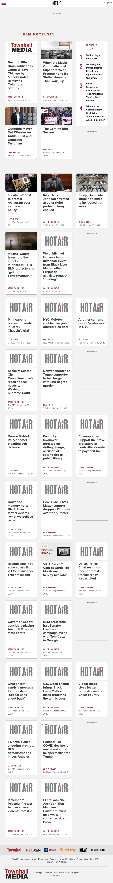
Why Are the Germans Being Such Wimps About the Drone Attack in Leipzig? (95, 113)
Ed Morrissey (14, 529)
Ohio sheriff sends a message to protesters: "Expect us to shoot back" (20, 691)
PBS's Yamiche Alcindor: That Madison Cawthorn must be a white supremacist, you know (55, 811)
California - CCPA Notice (56, 862)
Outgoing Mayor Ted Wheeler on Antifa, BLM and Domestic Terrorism (20, 136)
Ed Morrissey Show (29, 859)
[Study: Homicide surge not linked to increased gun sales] (92, 182)
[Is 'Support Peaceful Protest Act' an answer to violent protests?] (21, 787)
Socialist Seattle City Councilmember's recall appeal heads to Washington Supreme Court (21, 382)
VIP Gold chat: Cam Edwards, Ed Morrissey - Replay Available (56, 569)
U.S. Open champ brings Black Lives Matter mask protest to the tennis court (56, 691)
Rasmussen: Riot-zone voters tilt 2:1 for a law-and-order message (21, 569)
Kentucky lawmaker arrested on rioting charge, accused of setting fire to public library (54, 447)
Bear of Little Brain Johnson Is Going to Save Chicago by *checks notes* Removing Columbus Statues (20, 75)
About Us (15, 859)
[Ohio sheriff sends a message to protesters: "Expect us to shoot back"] (21, 671)
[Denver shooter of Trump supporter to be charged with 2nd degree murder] (56, 358)
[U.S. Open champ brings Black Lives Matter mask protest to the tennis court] (56, 671)
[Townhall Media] (16, 874)
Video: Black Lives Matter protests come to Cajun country (90, 689)
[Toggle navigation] (3, 3)
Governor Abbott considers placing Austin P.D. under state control (21, 627)
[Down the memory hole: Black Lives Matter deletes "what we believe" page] (21, 489)
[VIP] (108, 3)
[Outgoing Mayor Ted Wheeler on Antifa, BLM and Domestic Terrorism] (21, 116)
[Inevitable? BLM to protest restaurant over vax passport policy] (21, 182)
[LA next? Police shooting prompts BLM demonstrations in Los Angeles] (21, 729)
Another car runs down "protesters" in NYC (91, 323)
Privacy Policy (82, 859)
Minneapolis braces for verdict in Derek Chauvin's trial (21, 325)
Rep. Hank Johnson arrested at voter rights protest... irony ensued (56, 202)
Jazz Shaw (48, 149)
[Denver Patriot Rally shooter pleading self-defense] (21, 423)
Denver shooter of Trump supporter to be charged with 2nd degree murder (56, 378)
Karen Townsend (51, 221)
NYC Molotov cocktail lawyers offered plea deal (55, 323)
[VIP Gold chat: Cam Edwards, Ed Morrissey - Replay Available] (56, 551)
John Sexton (14, 152)
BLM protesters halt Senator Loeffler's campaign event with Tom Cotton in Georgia (55, 631)
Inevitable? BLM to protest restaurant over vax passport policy (19, 202)
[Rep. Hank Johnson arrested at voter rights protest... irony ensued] (56, 182)
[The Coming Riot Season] (56, 116)
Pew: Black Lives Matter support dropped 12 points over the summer (56, 507)
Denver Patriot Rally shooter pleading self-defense (18, 441)
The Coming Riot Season (55, 130)
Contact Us (94, 859)
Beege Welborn (15, 97)
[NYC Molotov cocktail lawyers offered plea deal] (56, 307)
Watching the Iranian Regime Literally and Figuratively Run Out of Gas (94, 71)
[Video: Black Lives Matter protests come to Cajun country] (92, 671)
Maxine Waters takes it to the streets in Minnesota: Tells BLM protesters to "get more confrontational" (21, 265)
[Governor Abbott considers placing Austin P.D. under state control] (21, 609)
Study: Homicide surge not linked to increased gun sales (90, 200)
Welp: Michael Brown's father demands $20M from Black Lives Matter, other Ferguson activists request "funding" (55, 266)
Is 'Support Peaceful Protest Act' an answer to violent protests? (20, 805)
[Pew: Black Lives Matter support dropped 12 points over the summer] (56, 489)
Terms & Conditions (67, 859)
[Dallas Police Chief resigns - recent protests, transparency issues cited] (92, 551)
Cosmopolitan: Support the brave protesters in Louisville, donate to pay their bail (91, 443)
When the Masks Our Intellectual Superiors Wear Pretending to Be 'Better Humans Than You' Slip (55, 72)
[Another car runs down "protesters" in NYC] (92, 307)
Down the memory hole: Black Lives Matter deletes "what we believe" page (21, 511)
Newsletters (43, 859)
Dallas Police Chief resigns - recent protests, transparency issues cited (90, 571)
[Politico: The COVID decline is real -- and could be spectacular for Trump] (56, 729)
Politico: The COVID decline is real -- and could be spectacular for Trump (56, 749)
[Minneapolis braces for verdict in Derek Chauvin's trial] (21, 307)
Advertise (54, 859)
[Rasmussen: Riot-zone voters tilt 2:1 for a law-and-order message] (21, 551)
